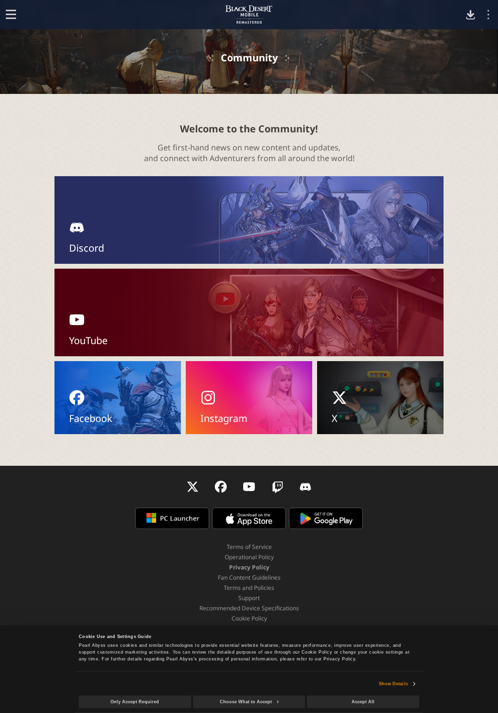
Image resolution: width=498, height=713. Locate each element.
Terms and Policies (249, 588)
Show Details (393, 683)
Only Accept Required (134, 701)
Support (249, 598)
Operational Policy (249, 557)
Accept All (363, 701)
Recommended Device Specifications (249, 608)
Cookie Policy (249, 618)
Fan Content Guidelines (249, 577)
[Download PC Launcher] (470, 14)
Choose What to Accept (246, 701)
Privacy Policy (249, 567)
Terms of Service (249, 547)
